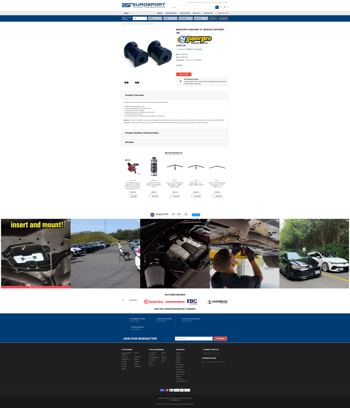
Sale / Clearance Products (127, 353)
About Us (196, 13)
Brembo (163, 353)
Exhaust (136, 359)
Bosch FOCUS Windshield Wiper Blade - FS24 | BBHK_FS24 (217, 185)
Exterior (124, 361)
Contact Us (208, 13)
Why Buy (178, 355)
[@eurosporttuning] (152, 215)
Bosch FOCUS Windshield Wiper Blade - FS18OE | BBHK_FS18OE (175, 185)
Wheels (124, 369)
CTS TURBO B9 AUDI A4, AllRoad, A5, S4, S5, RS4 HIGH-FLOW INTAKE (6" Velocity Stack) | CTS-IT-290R (132, 186)
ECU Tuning (179, 369)
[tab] (175, 95)
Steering (124, 366)
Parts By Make (180, 365)
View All (151, 365)
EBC (162, 355)
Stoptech (164, 357)
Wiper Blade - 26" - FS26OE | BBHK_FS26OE (196, 184)
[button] (225, 7)
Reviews (178, 357)
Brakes (136, 353)
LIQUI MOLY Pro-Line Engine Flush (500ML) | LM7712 (154, 185)
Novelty (136, 364)
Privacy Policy (180, 374)
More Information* (162, 321)
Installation (185, 13)
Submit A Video (180, 372)
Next (231, 300)
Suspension (137, 366)
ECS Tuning (152, 360)
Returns (178, 360)
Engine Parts (125, 359)
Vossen (163, 360)
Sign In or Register (181, 381)
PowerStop (152, 355)
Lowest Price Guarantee (211, 2)
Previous (119, 300)
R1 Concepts (152, 353)
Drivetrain (137, 357)
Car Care (124, 357)
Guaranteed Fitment (195, 2)
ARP (162, 362)
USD (208, 367)
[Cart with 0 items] (228, 7)
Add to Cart (134, 196)
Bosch (151, 362)
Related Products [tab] (173, 153)
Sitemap (178, 376)
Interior (136, 361)
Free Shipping (224, 2)
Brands (160, 13)
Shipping (178, 362)
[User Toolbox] (221, 7)
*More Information (134, 321)
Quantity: (179, 65)
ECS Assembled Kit (154, 357)
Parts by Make (171, 13)
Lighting (124, 364)
